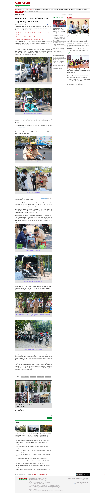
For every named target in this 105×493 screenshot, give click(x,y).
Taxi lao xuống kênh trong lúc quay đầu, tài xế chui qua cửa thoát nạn (31, 440)
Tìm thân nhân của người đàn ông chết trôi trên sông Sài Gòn (29, 458)
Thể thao (56, 9)
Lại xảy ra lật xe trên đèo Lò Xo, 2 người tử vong (20, 435)
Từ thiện (73, 9)
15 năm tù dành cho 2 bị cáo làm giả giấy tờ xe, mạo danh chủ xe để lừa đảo (59, 61)
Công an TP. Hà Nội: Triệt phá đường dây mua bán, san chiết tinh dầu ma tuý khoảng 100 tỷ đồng (78, 70)
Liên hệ (29, 474)
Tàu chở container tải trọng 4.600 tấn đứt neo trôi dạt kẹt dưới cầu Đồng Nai (33, 465)
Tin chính (19, 9)
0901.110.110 (46, 474)
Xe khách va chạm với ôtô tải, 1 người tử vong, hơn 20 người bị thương (32, 446)
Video (85, 9)
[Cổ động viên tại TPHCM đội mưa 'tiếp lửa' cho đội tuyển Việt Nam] (59, 23)
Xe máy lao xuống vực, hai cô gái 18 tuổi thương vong (45, 435)
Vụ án (24, 9)
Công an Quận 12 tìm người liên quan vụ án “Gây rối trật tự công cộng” (31, 469)
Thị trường (45, 9)
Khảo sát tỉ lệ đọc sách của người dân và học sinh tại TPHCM (29, 39)
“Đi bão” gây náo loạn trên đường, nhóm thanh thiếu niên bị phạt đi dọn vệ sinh (58, 44)
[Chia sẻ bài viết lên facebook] (47, 24)
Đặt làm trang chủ (21, 474)
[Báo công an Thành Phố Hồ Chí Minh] (22, 3)
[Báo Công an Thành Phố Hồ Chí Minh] (16, 9)
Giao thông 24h (30, 9)
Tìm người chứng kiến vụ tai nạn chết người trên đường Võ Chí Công (31, 460)
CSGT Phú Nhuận (25, 377)
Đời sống (51, 9)
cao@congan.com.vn (83, 482)
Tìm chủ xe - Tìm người (33, 11)
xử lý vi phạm (44, 198)
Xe (82, 9)
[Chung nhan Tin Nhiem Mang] (81, 483)
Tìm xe (26, 11)
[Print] (50, 24)
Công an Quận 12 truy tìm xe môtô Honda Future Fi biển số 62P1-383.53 (32, 442)
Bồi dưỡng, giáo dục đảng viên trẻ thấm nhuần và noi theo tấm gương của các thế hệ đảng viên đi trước (78, 45)
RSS (64, 14)
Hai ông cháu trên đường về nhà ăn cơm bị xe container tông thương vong (59, 67)
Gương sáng (67, 9)
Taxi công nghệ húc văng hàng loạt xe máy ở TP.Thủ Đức (28, 463)
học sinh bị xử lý (40, 377)
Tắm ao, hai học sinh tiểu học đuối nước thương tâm (27, 36)
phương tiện (22, 127)
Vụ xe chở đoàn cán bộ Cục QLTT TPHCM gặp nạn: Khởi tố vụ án (33, 435)
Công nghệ (78, 9)
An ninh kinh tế (38, 9)
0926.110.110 (40, 474)
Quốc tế (61, 9)
